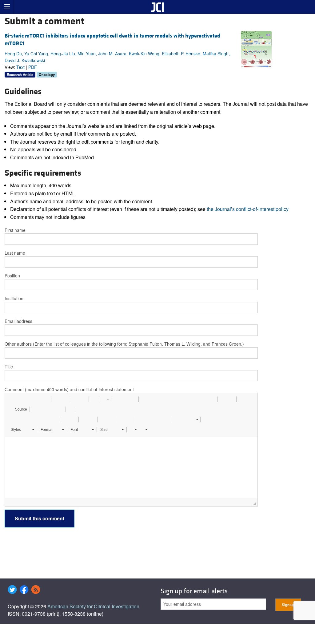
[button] (11, 399)
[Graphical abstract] (256, 48)
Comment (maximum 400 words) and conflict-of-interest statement (69, 389)
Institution (14, 298)
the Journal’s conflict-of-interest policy (248, 209)
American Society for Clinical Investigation (93, 606)
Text (20, 67)
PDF (32, 67)
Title (9, 367)
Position (12, 275)
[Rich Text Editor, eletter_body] (131, 467)
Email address (18, 321)
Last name (15, 253)
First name (15, 230)
